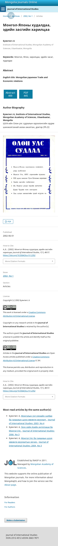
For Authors (9, 507)
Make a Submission (16, 520)
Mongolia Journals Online (21, 2)
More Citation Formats (15, 261)
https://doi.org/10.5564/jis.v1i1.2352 (19, 255)
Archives (16, 16)
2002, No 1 (28, 16)
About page (10, 484)
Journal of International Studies (22, 9)
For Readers (9, 502)
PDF (9, 221)
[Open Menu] (3, 9)
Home (5, 16)
